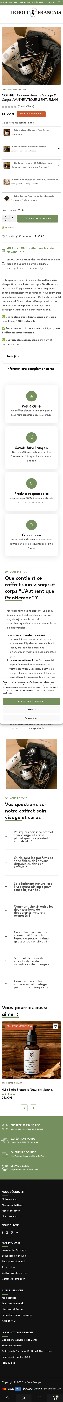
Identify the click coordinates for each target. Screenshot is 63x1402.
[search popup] (7, 1398)
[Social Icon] (2, 1232)
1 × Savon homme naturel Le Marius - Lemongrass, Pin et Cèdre (29, 149)
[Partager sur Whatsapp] (42, 235)
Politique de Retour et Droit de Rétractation (27, 1351)
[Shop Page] (39, 1398)
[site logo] (35, 13)
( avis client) (26, 106)
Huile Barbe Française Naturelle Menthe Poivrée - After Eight (27, 1090)
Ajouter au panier (40, 219)
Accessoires (8, 1267)
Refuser (31, 710)
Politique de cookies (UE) (16, 1357)
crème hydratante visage (29, 635)
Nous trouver (9, 1216)
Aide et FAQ (9, 1321)
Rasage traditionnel (13, 1261)
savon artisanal (23, 660)
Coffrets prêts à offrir (14, 1273)
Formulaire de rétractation (17, 1315)
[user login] (23, 1398)
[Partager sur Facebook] (35, 235)
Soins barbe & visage (12, 1083)
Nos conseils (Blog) (12, 1205)
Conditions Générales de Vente (19, 1340)
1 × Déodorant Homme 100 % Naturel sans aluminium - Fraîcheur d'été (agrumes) (31, 165)
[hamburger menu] (4, 13)
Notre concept (10, 1199)
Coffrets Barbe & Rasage (14, 90)
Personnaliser (31, 718)
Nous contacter (11, 1211)
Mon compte (9, 1298)
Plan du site (8, 1363)
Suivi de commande (13, 1303)
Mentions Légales (12, 1345)
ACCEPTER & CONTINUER (31, 701)
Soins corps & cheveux (14, 1256)
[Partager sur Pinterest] (39, 235)
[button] (6, 56)
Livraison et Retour (13, 1309)
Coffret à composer (13, 1279)
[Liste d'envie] (55, 1026)
